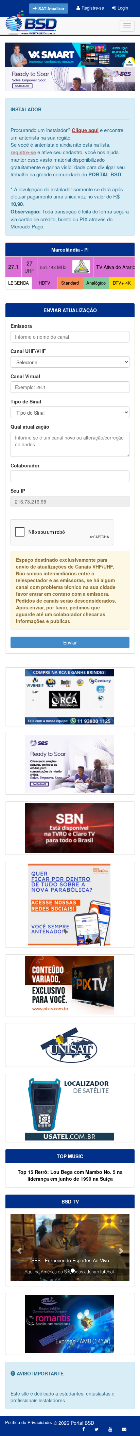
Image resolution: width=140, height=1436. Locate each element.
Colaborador (25, 465)
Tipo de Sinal (26, 401)
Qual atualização (30, 426)
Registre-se (93, 7)
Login (123, 7)
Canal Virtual (25, 376)
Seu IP (18, 490)
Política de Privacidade (28, 1422)
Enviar (70, 642)
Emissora (21, 325)
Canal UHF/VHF (28, 351)
